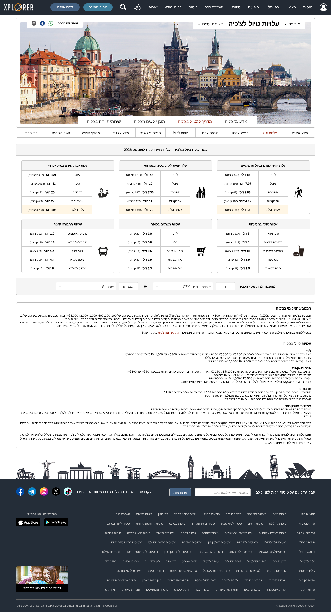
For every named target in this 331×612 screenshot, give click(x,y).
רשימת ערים (210, 133)
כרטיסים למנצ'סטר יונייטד (142, 552)
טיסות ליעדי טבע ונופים (239, 533)
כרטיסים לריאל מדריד (210, 552)
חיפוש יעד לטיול (257, 561)
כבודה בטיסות (155, 571)
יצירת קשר (110, 589)
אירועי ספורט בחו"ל (185, 514)
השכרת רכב (214, 7)
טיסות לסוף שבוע (231, 523)
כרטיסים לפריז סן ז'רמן (177, 552)
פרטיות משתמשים (157, 589)
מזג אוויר (171, 561)
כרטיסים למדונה (192, 542)
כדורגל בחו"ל (307, 552)
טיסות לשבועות (165, 533)
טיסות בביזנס (177, 523)
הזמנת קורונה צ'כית (169, 332)
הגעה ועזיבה (240, 133)
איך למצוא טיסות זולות (183, 571)
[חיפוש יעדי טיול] (123, 7)
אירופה (294, 24)
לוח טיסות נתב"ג (276, 571)
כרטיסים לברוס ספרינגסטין (126, 542)
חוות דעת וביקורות (227, 589)
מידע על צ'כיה (236, 121)
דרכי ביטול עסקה (205, 580)
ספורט (236, 7)
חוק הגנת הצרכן (151, 580)
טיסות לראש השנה (138, 533)
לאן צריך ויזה (152, 561)
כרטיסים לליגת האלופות (272, 552)
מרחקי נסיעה (91, 133)
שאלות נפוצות (277, 580)
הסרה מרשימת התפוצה (121, 580)
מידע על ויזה (120, 133)
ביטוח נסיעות (144, 514)
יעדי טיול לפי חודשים (128, 571)
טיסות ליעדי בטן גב (118, 523)
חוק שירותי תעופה (178, 580)
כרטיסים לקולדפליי (275, 542)
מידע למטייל (300, 133)
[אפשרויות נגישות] (137, 7)
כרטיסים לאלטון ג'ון (219, 542)
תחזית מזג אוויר (150, 133)
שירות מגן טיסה (253, 580)
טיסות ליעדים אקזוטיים (272, 533)
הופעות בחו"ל (212, 514)
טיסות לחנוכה (210, 533)
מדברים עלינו (252, 589)
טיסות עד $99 (277, 523)
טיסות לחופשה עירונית (149, 523)
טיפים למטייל (211, 561)
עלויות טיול (270, 133)
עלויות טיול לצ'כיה (254, 24)
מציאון (291, 7)
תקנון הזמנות (202, 589)
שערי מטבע (189, 561)
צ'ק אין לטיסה (230, 580)
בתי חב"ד (31, 133)
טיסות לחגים (255, 523)
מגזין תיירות (279, 561)
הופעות (253, 7)
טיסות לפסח (188, 533)
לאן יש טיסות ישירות (248, 571)
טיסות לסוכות (113, 533)
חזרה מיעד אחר (257, 514)
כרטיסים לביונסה (247, 542)
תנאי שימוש (181, 589)
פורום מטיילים (233, 561)
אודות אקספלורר (276, 589)
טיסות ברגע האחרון (203, 523)
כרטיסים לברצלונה (240, 552)
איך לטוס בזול (307, 523)
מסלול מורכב (233, 514)
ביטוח (193, 7)
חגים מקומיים (61, 133)
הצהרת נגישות (131, 589)
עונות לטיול (180, 133)
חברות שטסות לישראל (216, 571)
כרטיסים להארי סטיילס (162, 542)
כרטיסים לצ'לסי (111, 552)
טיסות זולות (280, 492)
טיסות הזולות (122, 492)
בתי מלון (272, 7)
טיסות (307, 7)
